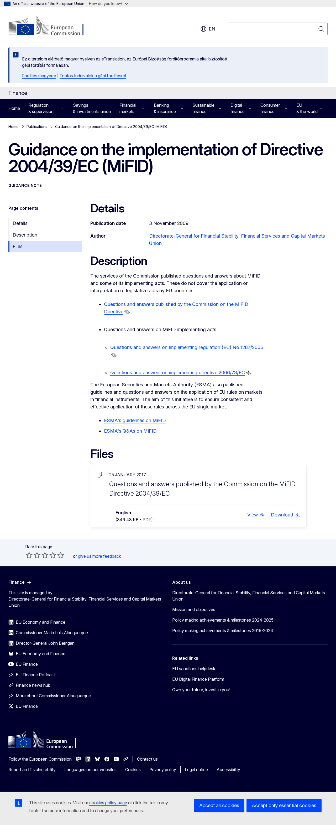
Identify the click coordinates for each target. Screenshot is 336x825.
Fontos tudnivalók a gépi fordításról (93, 75)
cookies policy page (108, 802)
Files (18, 246)
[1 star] (29, 555)
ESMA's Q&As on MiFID (130, 431)
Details (20, 223)
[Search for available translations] (127, 312)
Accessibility (228, 769)
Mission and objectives (193, 609)
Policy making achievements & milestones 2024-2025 (223, 620)
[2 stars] (33, 555)
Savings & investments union (92, 108)
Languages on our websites (90, 769)
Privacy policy (162, 769)
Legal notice (196, 769)
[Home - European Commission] (50, 26)
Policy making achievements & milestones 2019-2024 (222, 630)
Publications (37, 126)
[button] (256, 515)
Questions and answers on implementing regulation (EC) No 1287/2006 (186, 347)
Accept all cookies (219, 805)
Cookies (133, 769)
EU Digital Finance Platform (198, 679)
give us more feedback (99, 556)
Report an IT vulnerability (32, 769)
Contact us (147, 759)
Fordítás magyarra (39, 75)
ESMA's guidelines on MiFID (135, 420)
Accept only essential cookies (284, 805)
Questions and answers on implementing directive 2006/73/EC (177, 372)
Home (14, 108)
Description (25, 235)
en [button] (212, 29)
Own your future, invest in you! (201, 689)
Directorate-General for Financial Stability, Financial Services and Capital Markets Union (248, 596)
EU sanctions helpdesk (193, 668)
